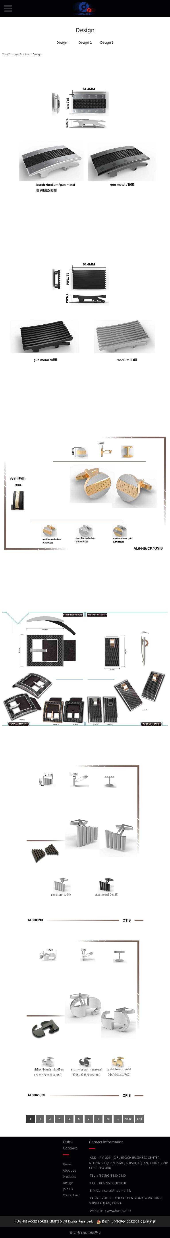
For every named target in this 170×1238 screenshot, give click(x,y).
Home (67, 1164)
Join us (68, 1189)
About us (69, 1170)
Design (37, 54)
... (118, 1119)
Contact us (71, 1195)
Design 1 (63, 42)
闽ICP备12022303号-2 (85, 1232)
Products (69, 1176)
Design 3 (107, 42)
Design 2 (85, 42)
